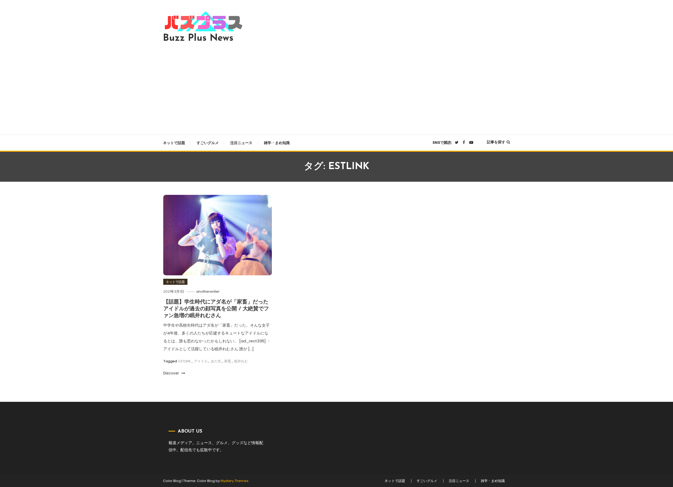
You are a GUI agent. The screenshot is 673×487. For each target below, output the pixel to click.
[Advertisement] (336, 87)
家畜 (227, 361)
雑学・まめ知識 (277, 142)
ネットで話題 (174, 142)
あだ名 (216, 361)
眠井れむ (241, 361)
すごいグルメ (208, 142)
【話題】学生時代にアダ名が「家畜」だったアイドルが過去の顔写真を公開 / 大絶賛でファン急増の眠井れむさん (216, 309)
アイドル (201, 361)
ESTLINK (185, 361)
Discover (171, 373)
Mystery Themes (234, 480)
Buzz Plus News (198, 38)
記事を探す (496, 142)
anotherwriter (208, 291)
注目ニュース (241, 142)
